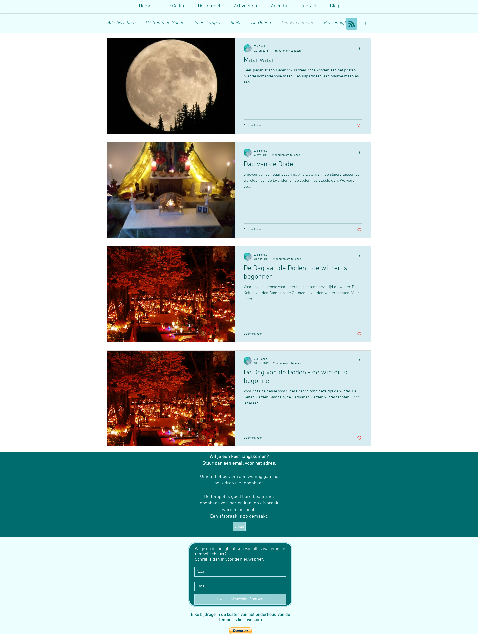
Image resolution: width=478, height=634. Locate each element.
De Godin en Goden (164, 23)
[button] (209, 6)
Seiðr (235, 23)
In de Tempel (207, 23)
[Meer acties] (361, 48)
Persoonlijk (335, 23)
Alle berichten (121, 23)
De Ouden (261, 23)
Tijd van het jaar (297, 23)
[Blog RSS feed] (351, 24)
